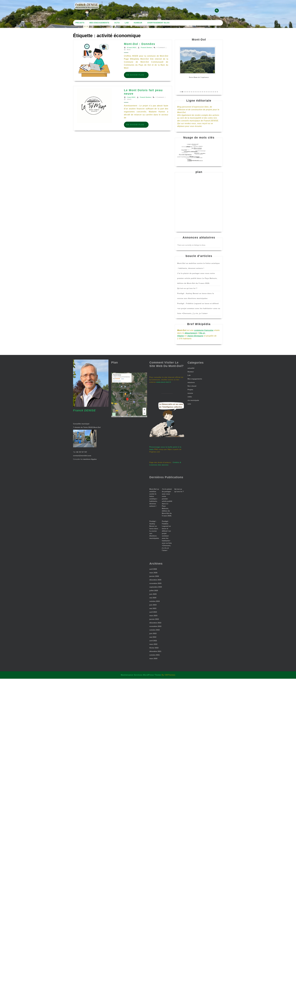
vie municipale (193, 400)
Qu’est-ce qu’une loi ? (187, 288)
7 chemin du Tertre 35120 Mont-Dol (87, 427)
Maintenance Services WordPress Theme (141, 675)
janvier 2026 (154, 576)
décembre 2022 (155, 623)
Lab (127, 23)
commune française (203, 330)
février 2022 (154, 648)
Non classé (192, 386)
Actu (117, 23)
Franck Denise (146, 47)
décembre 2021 (155, 651)
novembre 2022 (155, 626)
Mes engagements (99, 23)
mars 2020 (153, 658)
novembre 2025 (155, 583)
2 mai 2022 (131, 97)
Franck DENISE (84, 410)
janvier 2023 (154, 619)
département (191, 333)
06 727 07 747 (81, 452)
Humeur (138, 23)
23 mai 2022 (131, 47)
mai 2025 (152, 598)
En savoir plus (137, 76)
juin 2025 (153, 594)
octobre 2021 (154, 655)
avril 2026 (153, 569)
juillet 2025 (153, 590)
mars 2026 (153, 573)
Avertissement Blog (158, 23)
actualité (191, 368)
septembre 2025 (155, 587)
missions (191, 382)
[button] (180, 92)
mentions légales (90, 459)
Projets (80, 23)
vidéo (190, 397)
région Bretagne (195, 336)
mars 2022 (153, 644)
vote (189, 404)
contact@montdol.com (82, 456)
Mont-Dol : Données (139, 43)
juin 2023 (153, 605)
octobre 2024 (154, 601)
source (190, 393)
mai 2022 (152, 637)
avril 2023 (153, 612)
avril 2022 (153, 641)
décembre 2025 (155, 580)
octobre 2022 (154, 630)
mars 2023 (153, 615)
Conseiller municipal (81, 424)
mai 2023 (152, 608)
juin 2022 (153, 633)
